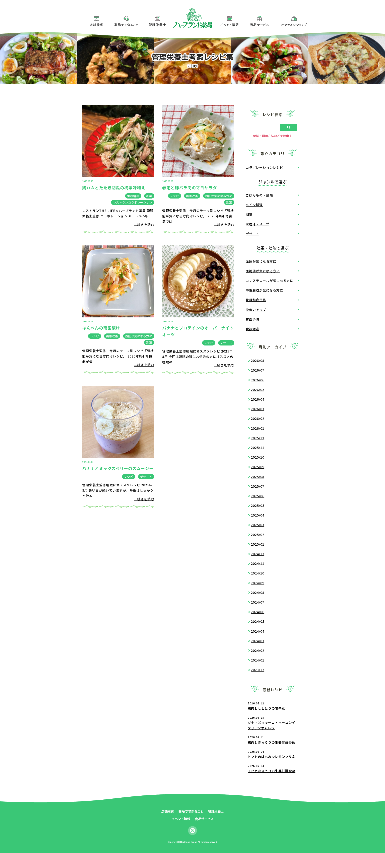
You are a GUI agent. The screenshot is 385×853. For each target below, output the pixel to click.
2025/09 (257, 466)
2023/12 (257, 669)
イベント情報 (229, 20)
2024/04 (257, 631)
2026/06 (257, 380)
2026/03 (257, 408)
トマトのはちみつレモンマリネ (271, 756)
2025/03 (257, 524)
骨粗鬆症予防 (256, 299)
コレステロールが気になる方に (269, 280)
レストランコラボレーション (132, 202)
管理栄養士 (157, 20)
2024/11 (257, 563)
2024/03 (257, 640)
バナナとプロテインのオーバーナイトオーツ (198, 331)
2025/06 (257, 495)
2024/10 (257, 573)
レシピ (174, 196)
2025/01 (257, 544)
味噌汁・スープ (257, 224)
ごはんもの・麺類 (259, 195)
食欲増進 (133, 196)
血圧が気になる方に (218, 196)
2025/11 (257, 447)
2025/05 (257, 505)
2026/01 (257, 428)
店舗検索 (96, 20)
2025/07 (257, 486)
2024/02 (257, 650)
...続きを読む (144, 224)
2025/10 (257, 457)
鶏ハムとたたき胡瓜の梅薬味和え (113, 187)
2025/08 (257, 476)
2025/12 (257, 438)
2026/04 (257, 399)
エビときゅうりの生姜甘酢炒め (271, 770)
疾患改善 (192, 196)
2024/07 (257, 602)
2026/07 (257, 370)
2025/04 (257, 515)
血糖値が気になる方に (263, 270)
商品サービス (259, 20)
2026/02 (257, 418)
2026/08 (257, 360)
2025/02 (257, 534)
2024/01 (257, 660)
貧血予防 (252, 319)
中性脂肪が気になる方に (264, 290)
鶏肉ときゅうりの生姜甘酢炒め (271, 742)
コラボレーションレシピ (264, 167)
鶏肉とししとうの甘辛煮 (266, 708)
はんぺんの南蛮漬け (101, 328)
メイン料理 (254, 204)
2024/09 (257, 582)
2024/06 (257, 611)
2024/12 (257, 553)
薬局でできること (126, 20)
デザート (226, 343)
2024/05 (257, 621)
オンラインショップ (294, 20)
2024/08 (257, 592)
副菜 (149, 196)
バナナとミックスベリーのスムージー (117, 468)
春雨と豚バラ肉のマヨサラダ (189, 187)
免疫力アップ (256, 309)
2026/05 (257, 389)
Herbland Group (188, 841)
